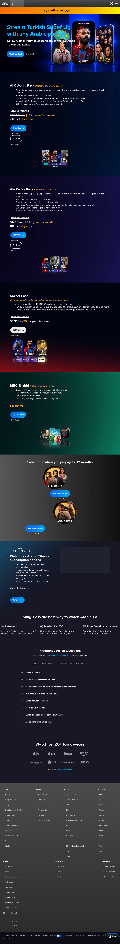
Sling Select (9, 805)
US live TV (60, 867)
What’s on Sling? (48, 664)
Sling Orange (10, 815)
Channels (41, 800)
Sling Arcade (9, 892)
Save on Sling (82, 664)
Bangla (101, 815)
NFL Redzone (70, 836)
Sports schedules (72, 800)
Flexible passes (66, 664)
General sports (71, 794)
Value (7, 872)
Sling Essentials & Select (14, 810)
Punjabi (101, 810)
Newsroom (9, 887)
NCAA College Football (74, 820)
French (101, 831)
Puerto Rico (61, 877)
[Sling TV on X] (16, 912)
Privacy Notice (35, 935)
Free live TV (42, 794)
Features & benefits (12, 903)
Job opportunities (109, 877)
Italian (101, 836)
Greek (101, 841)
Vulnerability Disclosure (10, 939)
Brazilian (102, 851)
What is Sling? (10, 867)
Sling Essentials (10, 800)
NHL (67, 825)
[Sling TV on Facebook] (8, 912)
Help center (9, 882)
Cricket (68, 856)
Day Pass (8, 831)
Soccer (68, 841)
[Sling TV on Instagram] (12, 912)
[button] (15, 54)
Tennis (68, 831)
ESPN (67, 805)
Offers (7, 841)
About (35, 664)
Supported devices (12, 877)
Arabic (101, 805)
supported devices (64, 769)
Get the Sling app (44, 820)
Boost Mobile (13, 918)
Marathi (101, 820)
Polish (101, 846)
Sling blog (41, 805)
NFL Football (70, 815)
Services (8, 794)
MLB (67, 851)
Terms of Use (24, 935)
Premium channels (12, 836)
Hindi (101, 794)
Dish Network (13, 922)
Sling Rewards (10, 897)
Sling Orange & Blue (12, 825)
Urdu (100, 800)
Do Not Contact (80, 935)
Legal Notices (68, 935)
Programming (43, 810)
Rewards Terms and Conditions (98, 935)
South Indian (103, 825)
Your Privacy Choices (49, 935)
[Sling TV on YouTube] (4, 912)
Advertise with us (109, 867)
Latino (59, 872)
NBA (67, 810)
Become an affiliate (109, 872)
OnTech (14, 926)
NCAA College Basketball (75, 846)
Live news (41, 815)
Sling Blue (8, 820)
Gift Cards (8, 846)
